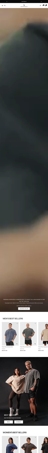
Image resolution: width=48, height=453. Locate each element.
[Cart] (45, 5)
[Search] (4, 5)
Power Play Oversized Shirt (7, 346)
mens (8, 421)
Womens (18, 421)
